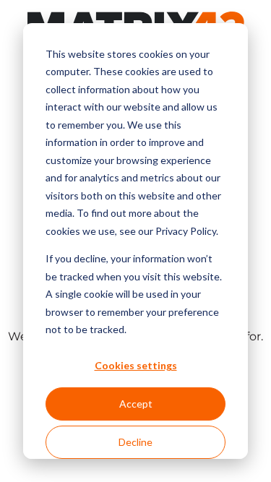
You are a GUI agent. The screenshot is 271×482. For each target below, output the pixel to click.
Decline (135, 442)
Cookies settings (136, 365)
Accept (135, 403)
